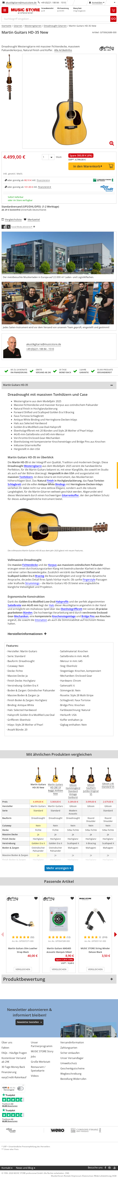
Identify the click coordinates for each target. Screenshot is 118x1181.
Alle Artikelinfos (63, 50)
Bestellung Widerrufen (73, 1079)
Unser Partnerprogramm (41, 1044)
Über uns (7, 1042)
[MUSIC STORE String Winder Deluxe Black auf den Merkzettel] (108, 898)
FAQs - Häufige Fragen (14, 1053)
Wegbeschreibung (70, 1073)
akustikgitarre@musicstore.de (21, 2)
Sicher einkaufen (70, 1053)
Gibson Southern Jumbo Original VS (91, 789)
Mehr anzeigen (57, 868)
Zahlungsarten (68, 1047)
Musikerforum (57, 1176)
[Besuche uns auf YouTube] (114, 1167)
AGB (114, 1176)
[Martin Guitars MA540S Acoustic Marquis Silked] (59, 919)
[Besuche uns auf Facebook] (105, 1167)
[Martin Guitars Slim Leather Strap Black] (22, 919)
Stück (58, 157)
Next (115, 934)
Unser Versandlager (72, 1058)
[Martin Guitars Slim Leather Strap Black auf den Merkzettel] (36, 898)
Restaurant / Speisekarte (38, 1068)
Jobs (33, 1056)
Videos (35, 1075)
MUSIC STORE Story (42, 1051)
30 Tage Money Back (13, 1067)
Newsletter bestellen (28, 1022)
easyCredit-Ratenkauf (14, 1077)
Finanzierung (9, 1072)
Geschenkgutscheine (72, 1068)
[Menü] (23, 1086)
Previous (2, 934)
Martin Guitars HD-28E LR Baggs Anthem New (55, 789)
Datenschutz (88, 1176)
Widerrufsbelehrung (103, 1176)
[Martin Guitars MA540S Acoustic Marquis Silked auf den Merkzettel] (72, 898)
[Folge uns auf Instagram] (109, 1167)
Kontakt (6, 1168)
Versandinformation (72, 1042)
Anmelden (97, 2)
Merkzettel (34, 219)
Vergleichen (23, 969)
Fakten (5, 1047)
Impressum (76, 1176)
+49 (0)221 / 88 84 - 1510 (40, 349)
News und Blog (24, 1168)
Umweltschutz (68, 1063)
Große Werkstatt (40, 1061)
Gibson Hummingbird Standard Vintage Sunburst (73, 791)
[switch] (20, 1088)
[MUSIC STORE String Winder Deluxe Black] (95, 919)
